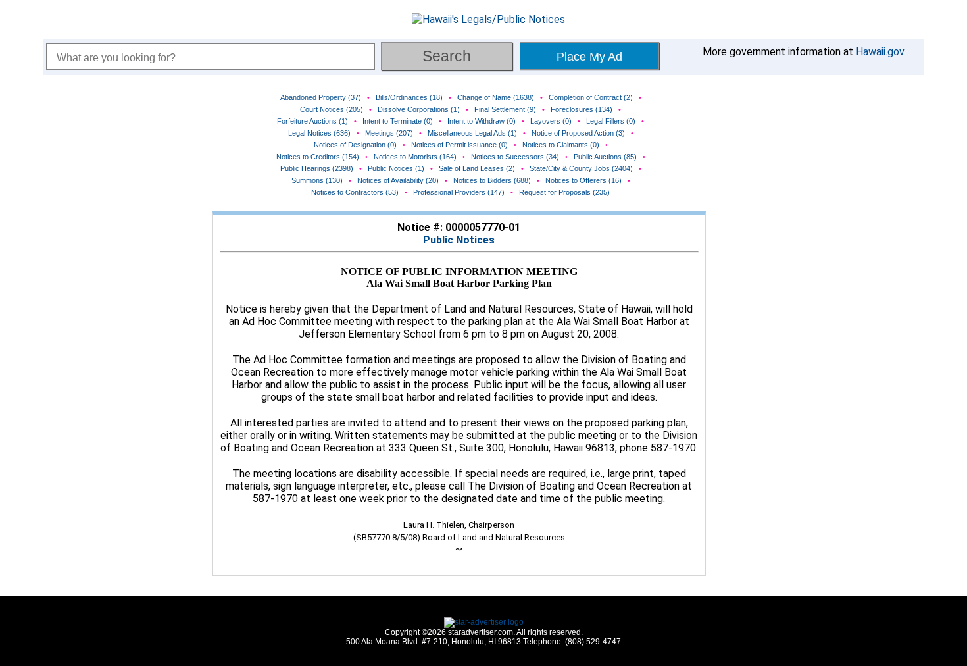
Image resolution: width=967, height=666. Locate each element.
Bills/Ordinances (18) (409, 97)
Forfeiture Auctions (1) (312, 121)
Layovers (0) (551, 121)
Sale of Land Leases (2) (477, 168)
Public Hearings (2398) (316, 168)
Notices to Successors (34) (515, 157)
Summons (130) (317, 180)
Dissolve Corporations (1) (419, 109)
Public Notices (459, 240)
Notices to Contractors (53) (355, 192)
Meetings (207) (389, 133)
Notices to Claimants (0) (560, 145)
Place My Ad (589, 56)
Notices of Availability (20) (398, 180)
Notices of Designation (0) (355, 145)
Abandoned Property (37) (320, 97)
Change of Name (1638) (495, 97)
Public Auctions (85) (605, 157)
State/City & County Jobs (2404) (581, 168)
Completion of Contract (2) (591, 97)
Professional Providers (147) (459, 192)
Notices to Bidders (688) (492, 180)
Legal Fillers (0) (610, 121)
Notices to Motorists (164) (415, 157)
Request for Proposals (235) (564, 192)
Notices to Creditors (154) (317, 157)
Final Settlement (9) (505, 109)
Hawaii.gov (880, 51)
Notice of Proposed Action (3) (578, 133)
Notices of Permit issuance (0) (459, 145)
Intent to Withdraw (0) (481, 121)
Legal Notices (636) (319, 133)
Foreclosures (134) (581, 109)
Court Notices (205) (331, 109)
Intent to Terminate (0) (397, 121)
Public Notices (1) (396, 168)
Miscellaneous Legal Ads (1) (472, 133)
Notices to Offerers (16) (583, 180)
